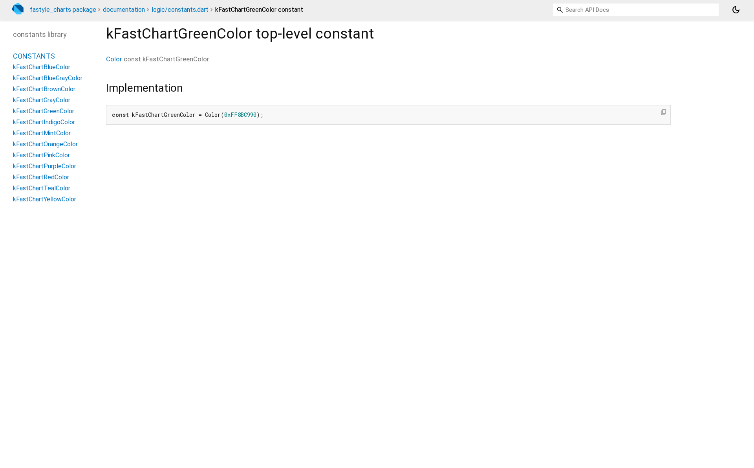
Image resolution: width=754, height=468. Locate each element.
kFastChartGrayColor (41, 100)
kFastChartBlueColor (41, 67)
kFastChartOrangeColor (45, 144)
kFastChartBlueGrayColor (47, 78)
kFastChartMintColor (42, 133)
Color (114, 59)
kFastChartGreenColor (43, 111)
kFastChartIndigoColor (44, 122)
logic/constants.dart (180, 9)
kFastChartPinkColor (41, 155)
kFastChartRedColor (41, 177)
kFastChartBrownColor (44, 89)
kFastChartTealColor (41, 188)
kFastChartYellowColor (44, 199)
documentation (124, 9)
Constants (34, 56)
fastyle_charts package (63, 9)
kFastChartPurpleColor (44, 166)
